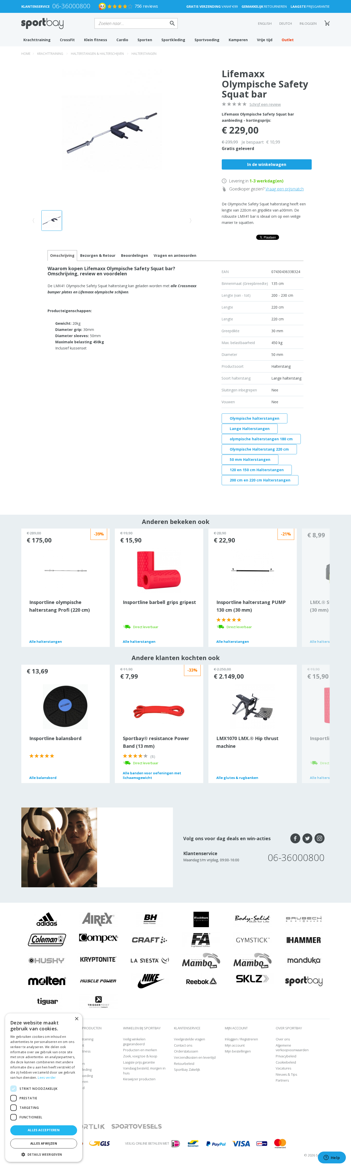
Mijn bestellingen (238, 1051)
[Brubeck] (304, 919)
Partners (282, 1080)
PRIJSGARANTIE (310, 6)
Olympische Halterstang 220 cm (259, 449)
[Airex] (98, 919)
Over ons (283, 1039)
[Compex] (98, 938)
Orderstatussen (186, 1051)
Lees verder (47, 1077)
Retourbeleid (184, 1063)
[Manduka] (304, 960)
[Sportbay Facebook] (295, 838)
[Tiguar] (47, 1001)
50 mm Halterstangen (250, 459)
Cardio (122, 39)
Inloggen (308, 23)
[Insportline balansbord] (65, 706)
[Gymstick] (252, 939)
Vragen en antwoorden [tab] (175, 255)
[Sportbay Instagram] (320, 838)
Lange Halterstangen (250, 428)
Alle (45, 641)
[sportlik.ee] (86, 1126)
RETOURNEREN (264, 6)
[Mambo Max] (201, 960)
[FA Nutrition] (201, 939)
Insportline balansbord (55, 738)
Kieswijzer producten (139, 1079)
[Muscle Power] (98, 980)
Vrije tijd (264, 39)
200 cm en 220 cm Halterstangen (260, 480)
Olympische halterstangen (254, 418)
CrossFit (67, 39)
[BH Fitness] (149, 919)
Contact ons (183, 1045)
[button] (43, 1154)
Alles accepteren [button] (44, 1130)
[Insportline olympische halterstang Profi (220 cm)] (65, 570)
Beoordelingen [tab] (134, 255)
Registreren (249, 1039)
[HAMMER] (304, 939)
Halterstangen (144, 53)
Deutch (285, 23)
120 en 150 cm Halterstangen (257, 469)
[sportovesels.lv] (136, 1126)
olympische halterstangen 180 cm (261, 438)
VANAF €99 (212, 6)
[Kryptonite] (98, 959)
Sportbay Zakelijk (187, 1069)
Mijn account (235, 1045)
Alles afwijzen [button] (43, 1143)
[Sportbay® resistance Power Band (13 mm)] (158, 711)
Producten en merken (140, 1050)
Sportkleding (173, 39)
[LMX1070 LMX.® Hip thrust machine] (252, 706)
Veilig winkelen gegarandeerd (134, 1041)
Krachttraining (37, 39)
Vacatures (283, 1068)
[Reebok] (201, 980)
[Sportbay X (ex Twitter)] (307, 838)
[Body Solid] (252, 919)
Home (25, 53)
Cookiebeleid (286, 1062)
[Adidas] (47, 919)
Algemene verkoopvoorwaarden (292, 1047)
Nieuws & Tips (286, 1074)
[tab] (98, 255)
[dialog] (43, 1087)
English (265, 23)
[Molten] (47, 980)
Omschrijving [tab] (62, 255)
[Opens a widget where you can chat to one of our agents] (332, 1158)
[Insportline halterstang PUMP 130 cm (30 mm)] (252, 570)
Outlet (288, 39)
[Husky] (47, 960)
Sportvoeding (207, 39)
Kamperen (238, 39)
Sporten (144, 39)
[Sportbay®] (304, 980)
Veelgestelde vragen (189, 1039)
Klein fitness (95, 39)
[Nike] (150, 980)
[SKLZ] (253, 978)
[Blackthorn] (201, 919)
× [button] (76, 1019)
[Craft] (150, 939)
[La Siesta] (150, 960)
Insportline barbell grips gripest (159, 602)
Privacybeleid (286, 1056)
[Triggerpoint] (98, 1001)
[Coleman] (47, 939)
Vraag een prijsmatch (284, 189)
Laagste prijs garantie (139, 1062)
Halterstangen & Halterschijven (97, 53)
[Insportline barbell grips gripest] (158, 570)
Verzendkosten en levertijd (195, 1057)
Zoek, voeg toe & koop (140, 1056)
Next (316, 588)
